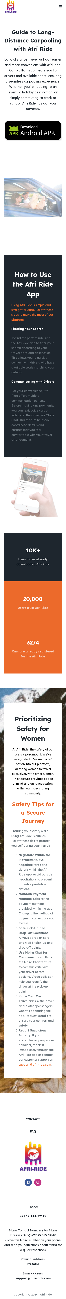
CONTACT (33, 1119)
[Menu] (60, 6)
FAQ (33, 1131)
